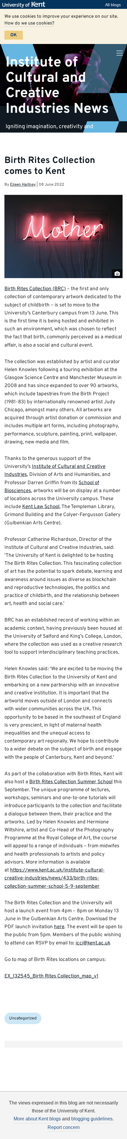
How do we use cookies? (29, 23)
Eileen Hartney (23, 184)
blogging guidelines (92, 1118)
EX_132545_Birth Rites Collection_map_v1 (51, 976)
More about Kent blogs (37, 1118)
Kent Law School (40, 507)
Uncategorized (23, 1018)
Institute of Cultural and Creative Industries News (57, 85)
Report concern (64, 1127)
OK (13, 35)
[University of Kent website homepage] (25, 5)
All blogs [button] (113, 4)
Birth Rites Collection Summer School (71, 782)
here (59, 927)
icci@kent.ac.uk (93, 943)
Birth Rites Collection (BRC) (35, 289)
